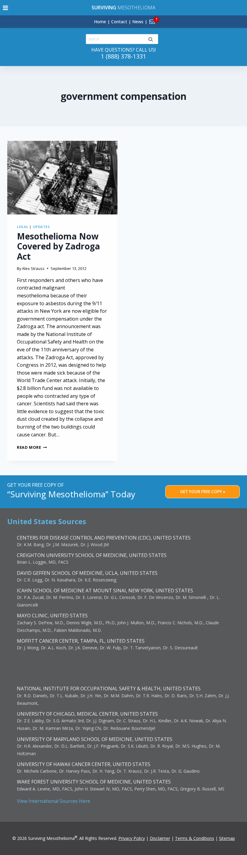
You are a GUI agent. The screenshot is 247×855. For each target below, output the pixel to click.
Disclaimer (160, 838)
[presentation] (62, 177)
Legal (22, 226)
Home (100, 21)
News (137, 21)
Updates (41, 226)
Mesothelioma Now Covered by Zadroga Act (58, 246)
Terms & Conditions (194, 838)
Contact (119, 21)
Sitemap (227, 838)
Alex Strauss (33, 268)
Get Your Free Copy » (202, 491)
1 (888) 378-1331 (123, 56)
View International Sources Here (53, 801)
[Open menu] (5, 7)
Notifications (162, 18)
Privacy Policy (131, 838)
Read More (32, 447)
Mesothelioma (123, 7)
